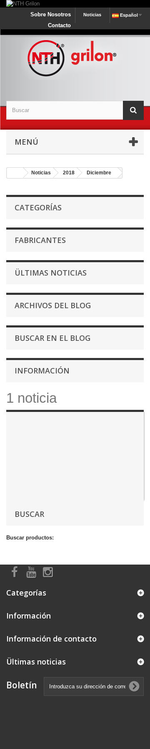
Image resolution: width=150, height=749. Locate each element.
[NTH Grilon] (75, 4)
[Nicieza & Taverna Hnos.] (75, 58)
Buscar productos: (30, 537)
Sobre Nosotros (50, 14)
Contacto (59, 25)
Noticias (92, 14)
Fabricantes (40, 240)
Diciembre (99, 173)
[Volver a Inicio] (15, 173)
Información (42, 371)
